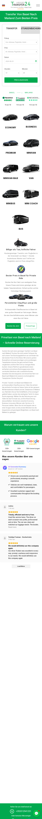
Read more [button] (12, 527)
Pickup (6, 38)
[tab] (11, 28)
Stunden (7, 69)
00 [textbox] (24, 73)
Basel (12, 92)
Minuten (25, 69)
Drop (6, 48)
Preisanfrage (30, 326)
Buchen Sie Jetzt (13, 326)
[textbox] (21, 42)
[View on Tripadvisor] (5, 538)
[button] (36, 813)
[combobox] (21, 42)
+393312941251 (23, 811)
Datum (6, 57)
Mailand (29, 92)
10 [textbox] (6, 73)
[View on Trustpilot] (5, 507)
